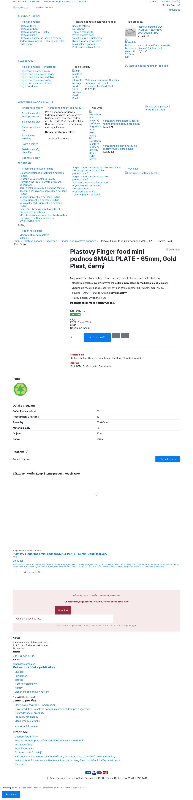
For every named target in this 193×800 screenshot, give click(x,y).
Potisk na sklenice (32, 230)
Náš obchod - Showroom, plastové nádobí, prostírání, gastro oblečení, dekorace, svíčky (65, 756)
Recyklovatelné (81, 25)
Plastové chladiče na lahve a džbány (40, 37)
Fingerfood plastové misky (35, 70)
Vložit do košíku (98, 337)
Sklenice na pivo (31, 121)
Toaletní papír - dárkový (86, 194)
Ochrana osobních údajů (28, 752)
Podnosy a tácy (31, 157)
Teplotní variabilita (82, 31)
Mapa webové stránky (27, 720)
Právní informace (24, 748)
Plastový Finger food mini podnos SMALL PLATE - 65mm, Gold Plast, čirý (60, 553)
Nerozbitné (78, 28)
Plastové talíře (28, 25)
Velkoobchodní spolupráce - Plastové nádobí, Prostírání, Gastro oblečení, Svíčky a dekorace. (68, 760)
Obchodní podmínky (26, 736)
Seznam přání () (171, 1)
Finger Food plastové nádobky (37, 77)
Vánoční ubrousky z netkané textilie (40, 196)
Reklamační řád (23, 744)
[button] (96, 225)
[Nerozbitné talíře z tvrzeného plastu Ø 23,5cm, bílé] (130, 48)
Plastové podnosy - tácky (34, 31)
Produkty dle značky (26, 716)
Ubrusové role (80, 188)
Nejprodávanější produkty (29, 712)
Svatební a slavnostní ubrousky (37, 178)
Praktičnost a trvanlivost (86, 47)
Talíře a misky (30, 143)
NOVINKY (133, 168)
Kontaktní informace (26, 726)
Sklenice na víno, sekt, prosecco (31, 115)
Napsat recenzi (168, 459)
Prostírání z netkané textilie (37, 168)
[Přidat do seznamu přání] (95, 546)
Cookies (19, 764)
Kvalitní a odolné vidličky (86, 40)
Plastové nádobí (31, 21)
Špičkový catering (58, 138)
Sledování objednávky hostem (32, 691)
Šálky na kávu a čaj (31, 129)
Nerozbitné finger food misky (64, 107)
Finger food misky (32, 107)
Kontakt (83, 1)
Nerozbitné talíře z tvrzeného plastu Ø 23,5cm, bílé (154, 47)
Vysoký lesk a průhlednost (87, 37)
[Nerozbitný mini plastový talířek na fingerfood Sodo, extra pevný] (95, 123)
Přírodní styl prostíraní (32, 212)
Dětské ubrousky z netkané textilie (39, 199)
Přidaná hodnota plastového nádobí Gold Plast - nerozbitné (49, 740)
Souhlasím (11, 794)
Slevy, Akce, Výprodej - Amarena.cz (35, 704)
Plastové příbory (29, 28)
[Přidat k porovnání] (125, 335)
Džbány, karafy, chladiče (31, 151)
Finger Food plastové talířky (36, 80)
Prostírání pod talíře (83, 191)
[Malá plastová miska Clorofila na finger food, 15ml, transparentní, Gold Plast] (77, 84)
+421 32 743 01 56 (23, 656)
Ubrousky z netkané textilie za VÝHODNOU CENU (37, 220)
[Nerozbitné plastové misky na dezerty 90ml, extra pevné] (95, 148)
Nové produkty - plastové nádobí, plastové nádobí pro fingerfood (52, 708)
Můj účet (19, 671)
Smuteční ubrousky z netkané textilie (41, 209)
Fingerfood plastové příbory (36, 83)
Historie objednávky (26, 683)
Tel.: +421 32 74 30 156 (26, 1)
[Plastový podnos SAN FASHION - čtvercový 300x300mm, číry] (130, 31)
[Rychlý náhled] (98, 546)
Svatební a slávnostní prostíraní (90, 182)
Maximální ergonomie (84, 44)
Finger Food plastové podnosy (37, 73)
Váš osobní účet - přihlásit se (34, 667)
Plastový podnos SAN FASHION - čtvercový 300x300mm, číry (150, 29)
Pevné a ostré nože (83, 34)
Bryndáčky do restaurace (86, 185)
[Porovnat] (97, 546)
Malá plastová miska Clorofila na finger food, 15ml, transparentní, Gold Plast (102, 83)
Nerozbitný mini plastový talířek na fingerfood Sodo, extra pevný (121, 122)
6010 (15, 557)
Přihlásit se (21, 675)
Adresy (19, 687)
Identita (19, 679)
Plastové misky (28, 34)
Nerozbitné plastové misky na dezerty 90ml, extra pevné (120, 147)
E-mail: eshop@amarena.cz (59, 1)
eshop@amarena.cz (24, 663)
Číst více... (82, 788)
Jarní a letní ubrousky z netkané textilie (42, 187)
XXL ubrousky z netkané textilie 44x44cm (44, 215)
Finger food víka (29, 86)
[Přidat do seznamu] (116, 335)
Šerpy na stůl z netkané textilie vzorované (96, 167)
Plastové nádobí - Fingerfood (39, 66)
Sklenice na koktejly (28, 137)
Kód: (72, 310)
